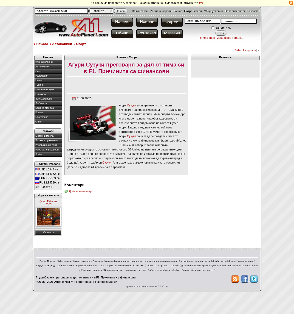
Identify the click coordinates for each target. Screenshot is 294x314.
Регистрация (206, 37)
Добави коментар (80, 191)
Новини (147, 21)
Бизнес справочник (46, 140)
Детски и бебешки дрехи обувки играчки (203, 265)
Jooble (39, 154)
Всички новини (44, 62)
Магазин (172, 33)
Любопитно (41, 103)
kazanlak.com (228, 261)
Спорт (81, 44)
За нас (178, 11)
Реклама (252, 11)
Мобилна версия (161, 11)
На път (39, 80)
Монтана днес (245, 261)
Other (38, 121)
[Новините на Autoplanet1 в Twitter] (254, 279)
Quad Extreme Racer (48, 203)
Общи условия (213, 11)
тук (201, 3)
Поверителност (235, 11)
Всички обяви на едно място (197, 270)
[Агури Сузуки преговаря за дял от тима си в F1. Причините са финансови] (92, 123)
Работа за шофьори (47, 149)
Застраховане (43, 98)
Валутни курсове (113, 270)
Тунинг (39, 84)
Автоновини (62, 44)
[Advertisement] (118, 50)
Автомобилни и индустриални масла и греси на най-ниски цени (141, 261)
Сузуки (131, 105)
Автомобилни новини (191, 261)
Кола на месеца (44, 107)
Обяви (122, 33)
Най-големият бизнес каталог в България (80, 261)
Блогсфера (41, 117)
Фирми (172, 21)
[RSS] (235, 279)
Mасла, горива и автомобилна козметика (121, 265)
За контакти (140, 11)
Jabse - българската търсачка (162, 265)
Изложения (41, 75)
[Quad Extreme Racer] (48, 216)
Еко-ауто (40, 94)
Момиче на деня (44, 89)
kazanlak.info (212, 261)
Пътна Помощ (47, 261)
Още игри (48, 232)
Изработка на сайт (46, 145)
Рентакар (147, 33)
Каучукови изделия (135, 270)
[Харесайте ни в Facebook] (244, 279)
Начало (122, 21)
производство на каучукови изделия (76, 265)
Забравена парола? (230, 37)
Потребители (193, 11)
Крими (39, 112)
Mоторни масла (44, 135)
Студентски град (45, 265)
